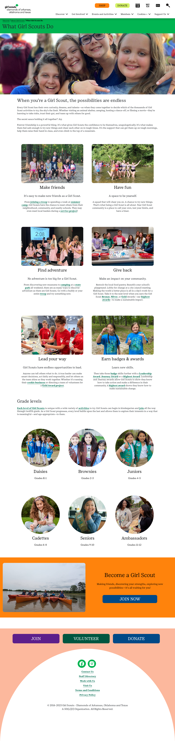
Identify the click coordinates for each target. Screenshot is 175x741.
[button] (138, 6)
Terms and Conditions (87, 690)
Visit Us (87, 685)
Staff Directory (87, 676)
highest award (117, 385)
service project (68, 211)
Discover (6, 21)
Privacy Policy (87, 695)
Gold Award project (53, 385)
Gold (124, 296)
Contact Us (87, 671)
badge (114, 373)
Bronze (106, 296)
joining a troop (38, 202)
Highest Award (131, 376)
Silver (114, 296)
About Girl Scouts (17, 21)
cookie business (36, 382)
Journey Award (109, 376)
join (141, 408)
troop (43, 293)
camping (65, 284)
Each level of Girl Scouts (31, 408)
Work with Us (87, 681)
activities (83, 408)
